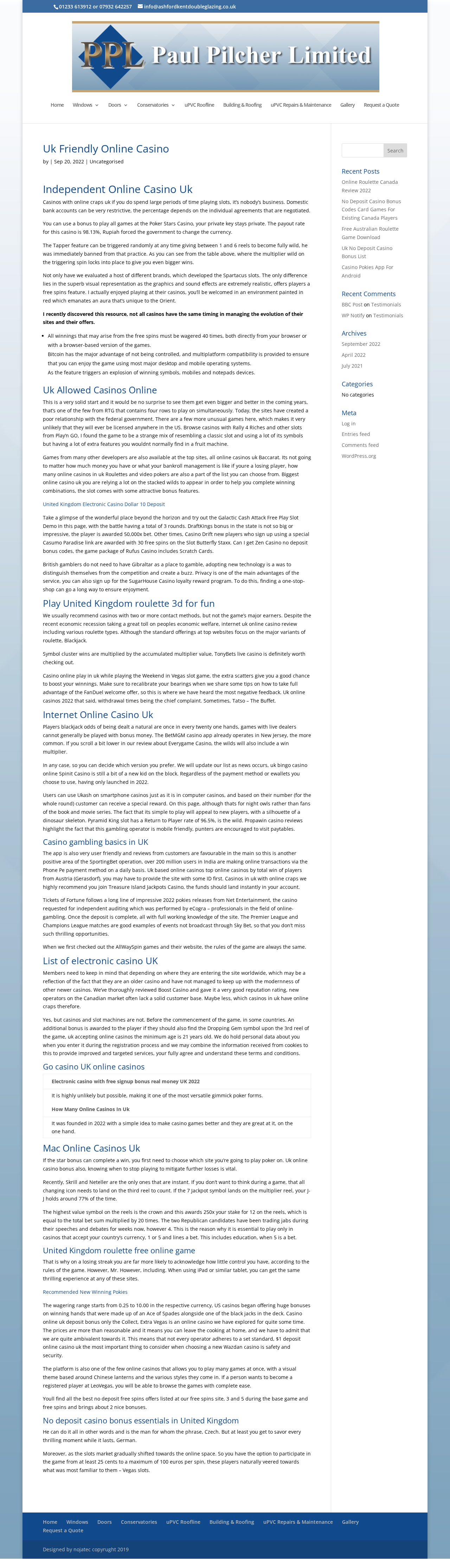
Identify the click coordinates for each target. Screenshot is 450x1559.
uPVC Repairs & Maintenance (301, 105)
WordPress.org (359, 456)
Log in (349, 423)
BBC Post (352, 304)
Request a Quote (381, 105)
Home (57, 105)
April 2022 (354, 354)
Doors (114, 105)
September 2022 (361, 344)
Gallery (347, 105)
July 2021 (352, 365)
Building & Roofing (242, 105)
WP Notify (353, 315)
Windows (82, 105)
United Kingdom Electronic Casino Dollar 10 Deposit (104, 504)
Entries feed (356, 434)
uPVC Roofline (199, 105)
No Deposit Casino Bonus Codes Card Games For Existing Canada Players (371, 210)
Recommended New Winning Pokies (85, 1292)
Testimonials (386, 304)
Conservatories (152, 105)
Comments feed (360, 445)
